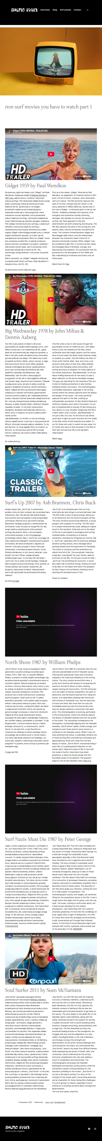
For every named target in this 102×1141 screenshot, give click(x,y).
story (47, 1102)
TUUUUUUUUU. (11, 926)
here (60, 439)
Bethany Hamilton (38, 1000)
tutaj (33, 270)
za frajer (15, 581)
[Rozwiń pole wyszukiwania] (87, 10)
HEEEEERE (77, 929)
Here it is (87, 761)
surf (51, 1102)
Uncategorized (59, 1102)
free (67, 264)
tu (19, 441)
